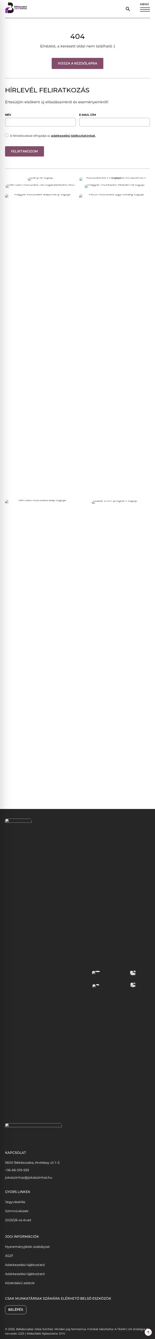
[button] (129, 9)
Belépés (15, 1310)
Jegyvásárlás (15, 1202)
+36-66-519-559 (17, 1170)
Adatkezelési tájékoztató (25, 1265)
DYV (62, 1333)
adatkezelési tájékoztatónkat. (73, 136)
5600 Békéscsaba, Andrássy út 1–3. (32, 1163)
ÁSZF (9, 1256)
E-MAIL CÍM (87, 115)
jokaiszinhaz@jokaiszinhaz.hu (28, 1177)
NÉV (8, 115)
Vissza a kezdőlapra (77, 63)
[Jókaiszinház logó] (16, 9)
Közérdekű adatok (20, 1283)
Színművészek (16, 1211)
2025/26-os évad (18, 1220)
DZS (21, 1333)
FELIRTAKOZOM (24, 151)
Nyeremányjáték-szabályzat (27, 1247)
